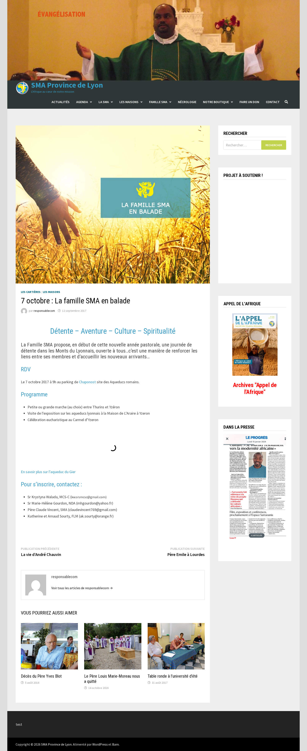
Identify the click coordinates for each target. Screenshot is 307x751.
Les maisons (128, 102)
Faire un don (249, 102)
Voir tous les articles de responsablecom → (82, 588)
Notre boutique (216, 102)
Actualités (61, 102)
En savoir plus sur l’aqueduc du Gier (48, 471)
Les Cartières (31, 292)
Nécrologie (187, 102)
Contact (273, 102)
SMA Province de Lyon (67, 85)
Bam (115, 744)
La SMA (104, 102)
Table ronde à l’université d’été (173, 676)
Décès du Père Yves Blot (41, 676)
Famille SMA (158, 102)
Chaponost (87, 381)
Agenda (82, 102)
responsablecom (44, 311)
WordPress (100, 744)
